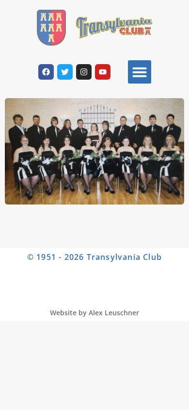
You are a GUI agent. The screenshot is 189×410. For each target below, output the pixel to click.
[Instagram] (84, 72)
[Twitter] (65, 72)
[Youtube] (102, 72)
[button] (139, 72)
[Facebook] (46, 72)
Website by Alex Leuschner (94, 312)
